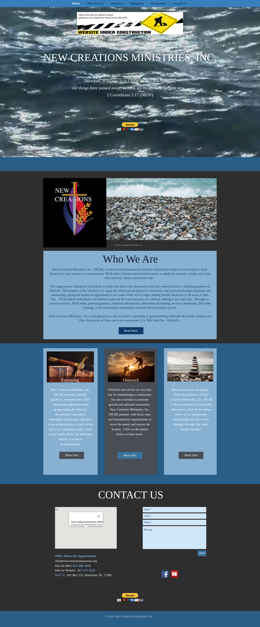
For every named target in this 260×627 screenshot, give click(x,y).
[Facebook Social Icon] (165, 574)
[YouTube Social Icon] (174, 574)
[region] (74, 213)
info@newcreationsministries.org (76, 561)
